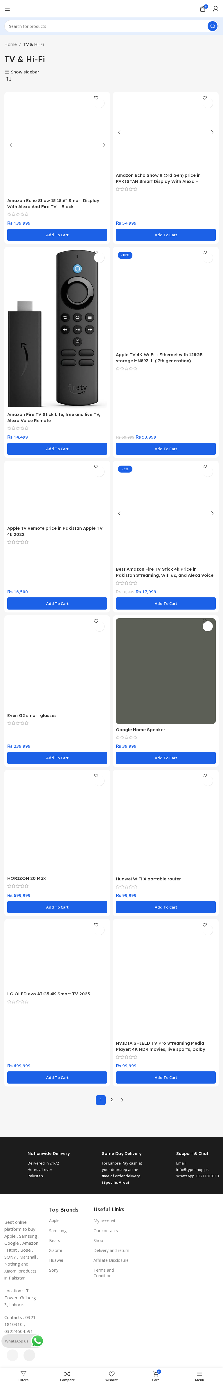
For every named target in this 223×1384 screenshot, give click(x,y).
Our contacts (105, 1230)
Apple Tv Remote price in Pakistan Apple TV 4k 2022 (55, 531)
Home (10, 44)
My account (104, 1220)
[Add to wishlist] (99, 103)
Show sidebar (25, 71)
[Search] (212, 26)
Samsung (57, 1230)
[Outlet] (111, 1283)
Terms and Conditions (103, 1272)
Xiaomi (55, 1250)
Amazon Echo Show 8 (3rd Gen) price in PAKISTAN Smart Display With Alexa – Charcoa (158, 181)
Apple (54, 1220)
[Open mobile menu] (7, 9)
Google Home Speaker (140, 729)
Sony (53, 1270)
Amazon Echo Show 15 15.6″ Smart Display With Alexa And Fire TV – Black (53, 203)
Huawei (56, 1260)
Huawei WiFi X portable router (148, 879)
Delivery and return (111, 1250)
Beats (54, 1240)
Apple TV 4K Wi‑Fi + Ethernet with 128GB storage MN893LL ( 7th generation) (159, 357)
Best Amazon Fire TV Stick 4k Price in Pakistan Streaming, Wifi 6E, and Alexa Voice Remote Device (164, 575)
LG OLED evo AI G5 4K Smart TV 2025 (48, 993)
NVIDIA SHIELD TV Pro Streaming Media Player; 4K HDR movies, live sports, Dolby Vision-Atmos (160, 1049)
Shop (98, 1240)
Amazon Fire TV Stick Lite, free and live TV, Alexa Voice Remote (53, 417)
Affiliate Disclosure (111, 1260)
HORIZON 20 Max (26, 878)
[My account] (216, 9)
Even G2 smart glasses (32, 715)
